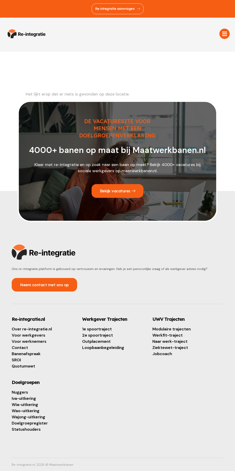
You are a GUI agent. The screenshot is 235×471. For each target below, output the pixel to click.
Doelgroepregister (30, 423)
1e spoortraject (97, 329)
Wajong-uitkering (28, 417)
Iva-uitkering (24, 398)
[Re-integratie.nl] (26, 33)
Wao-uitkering (25, 411)
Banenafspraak (26, 354)
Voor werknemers (29, 341)
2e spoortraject (97, 335)
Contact (20, 347)
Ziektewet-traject (170, 347)
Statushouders (26, 429)
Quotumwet (23, 366)
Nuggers (20, 392)
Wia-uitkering (25, 404)
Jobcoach (162, 354)
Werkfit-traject (167, 335)
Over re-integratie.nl (32, 329)
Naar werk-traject (169, 341)
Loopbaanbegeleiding (103, 347)
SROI (16, 360)
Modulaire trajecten (171, 329)
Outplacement (96, 341)
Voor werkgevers (28, 335)
